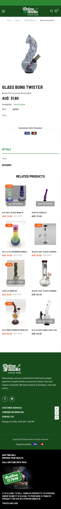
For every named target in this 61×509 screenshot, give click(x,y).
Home (9, 20)
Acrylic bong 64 (39, 212)
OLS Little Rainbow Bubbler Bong (15, 251)
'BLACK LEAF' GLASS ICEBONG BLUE (45, 251)
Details (6, 149)
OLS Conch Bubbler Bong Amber (15, 330)
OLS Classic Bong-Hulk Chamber (45, 330)
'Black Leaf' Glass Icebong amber (45, 291)
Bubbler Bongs (30, 20)
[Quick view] (24, 198)
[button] (24, 186)
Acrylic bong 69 (9, 291)
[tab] (30, 150)
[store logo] (30, 11)
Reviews (6, 165)
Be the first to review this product (16, 93)
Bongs (18, 20)
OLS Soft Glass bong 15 (12, 212)
